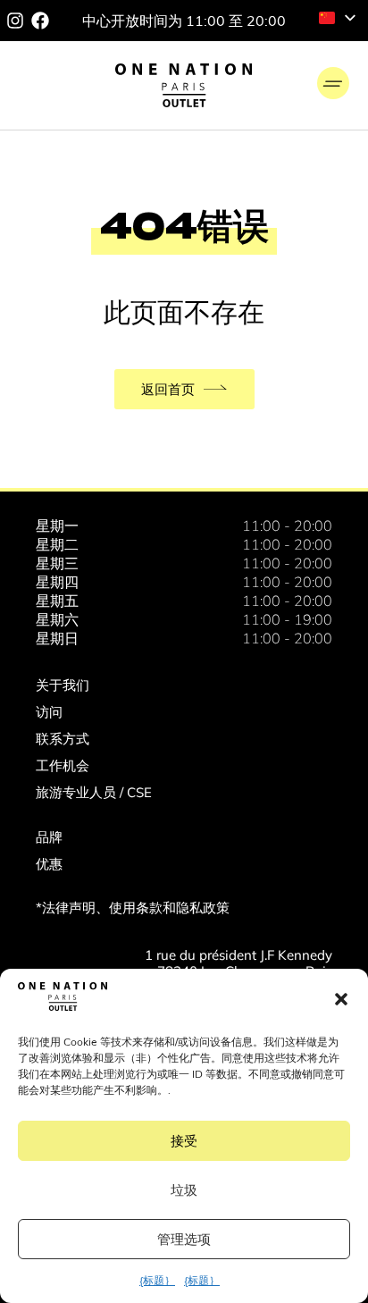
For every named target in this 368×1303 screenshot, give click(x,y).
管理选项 (184, 1239)
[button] (341, 999)
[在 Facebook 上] (40, 20)
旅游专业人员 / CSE (94, 792)
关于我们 (62, 685)
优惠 (49, 863)
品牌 (49, 836)
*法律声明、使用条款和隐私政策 (133, 907)
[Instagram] (15, 20)
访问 (49, 711)
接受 (184, 1140)
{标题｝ (157, 1280)
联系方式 (62, 738)
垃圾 (184, 1189)
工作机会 (62, 765)
